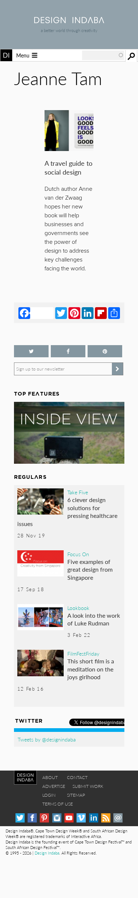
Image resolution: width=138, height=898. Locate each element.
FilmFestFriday (83, 653)
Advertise (53, 786)
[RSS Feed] (105, 817)
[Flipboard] (101, 312)
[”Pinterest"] (105, 351)
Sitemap (76, 795)
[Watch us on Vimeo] (81, 817)
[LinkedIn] (87, 312)
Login (49, 795)
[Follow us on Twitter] (31, 351)
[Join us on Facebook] (68, 351)
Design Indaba (47, 853)
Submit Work (87, 786)
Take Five (77, 492)
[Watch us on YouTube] (69, 817)
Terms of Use (57, 804)
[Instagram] (56, 817)
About (50, 777)
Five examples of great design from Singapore (90, 569)
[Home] (69, 21)
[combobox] (103, 55)
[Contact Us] (118, 817)
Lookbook (78, 607)
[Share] (114, 312)
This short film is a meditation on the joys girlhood (90, 669)
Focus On (78, 554)
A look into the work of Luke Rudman (93, 619)
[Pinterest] (74, 312)
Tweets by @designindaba (47, 739)
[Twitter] (61, 312)
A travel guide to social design (68, 167)
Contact (77, 777)
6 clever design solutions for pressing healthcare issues (67, 511)
